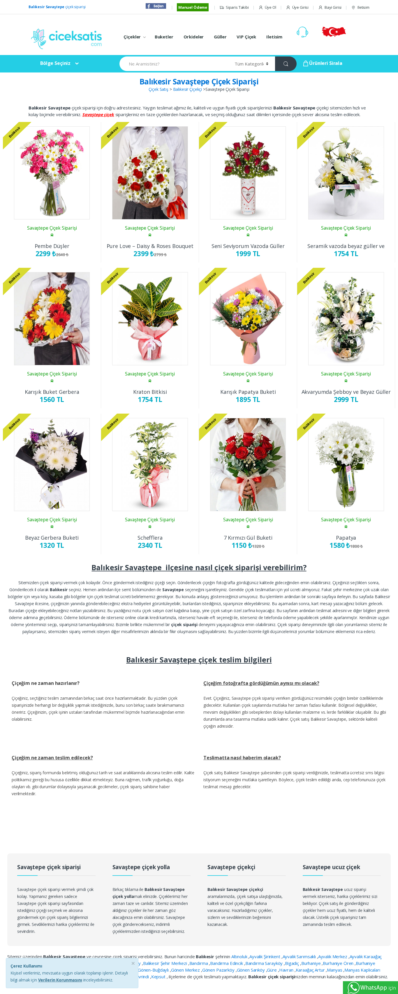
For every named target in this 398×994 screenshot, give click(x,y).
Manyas (335, 970)
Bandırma (199, 963)
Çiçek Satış (158, 89)
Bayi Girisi (333, 7)
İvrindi (143, 976)
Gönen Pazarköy (219, 970)
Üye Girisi (300, 7)
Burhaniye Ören (339, 963)
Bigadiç (292, 963)
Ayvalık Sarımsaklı (300, 956)
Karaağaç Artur (311, 970)
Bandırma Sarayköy (264, 963)
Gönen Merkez (186, 970)
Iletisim (363, 7)
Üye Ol (270, 7)
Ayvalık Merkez (333, 956)
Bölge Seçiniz (55, 63)
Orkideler (194, 37)
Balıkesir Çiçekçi (187, 89)
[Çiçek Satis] (68, 38)
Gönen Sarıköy (251, 970)
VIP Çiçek (246, 37)
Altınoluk (240, 956)
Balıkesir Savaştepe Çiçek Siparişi (199, 81)
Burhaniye (311, 963)
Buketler (164, 37)
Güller (220, 37)
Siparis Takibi (237, 7)
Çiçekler (132, 37)
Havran (287, 970)
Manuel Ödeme (192, 7)
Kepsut (159, 976)
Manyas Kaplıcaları (362, 970)
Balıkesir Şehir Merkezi (165, 963)
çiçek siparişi (57, 6)
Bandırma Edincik (227, 963)
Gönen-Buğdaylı (154, 970)
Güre (272, 970)
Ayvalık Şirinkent (265, 956)
